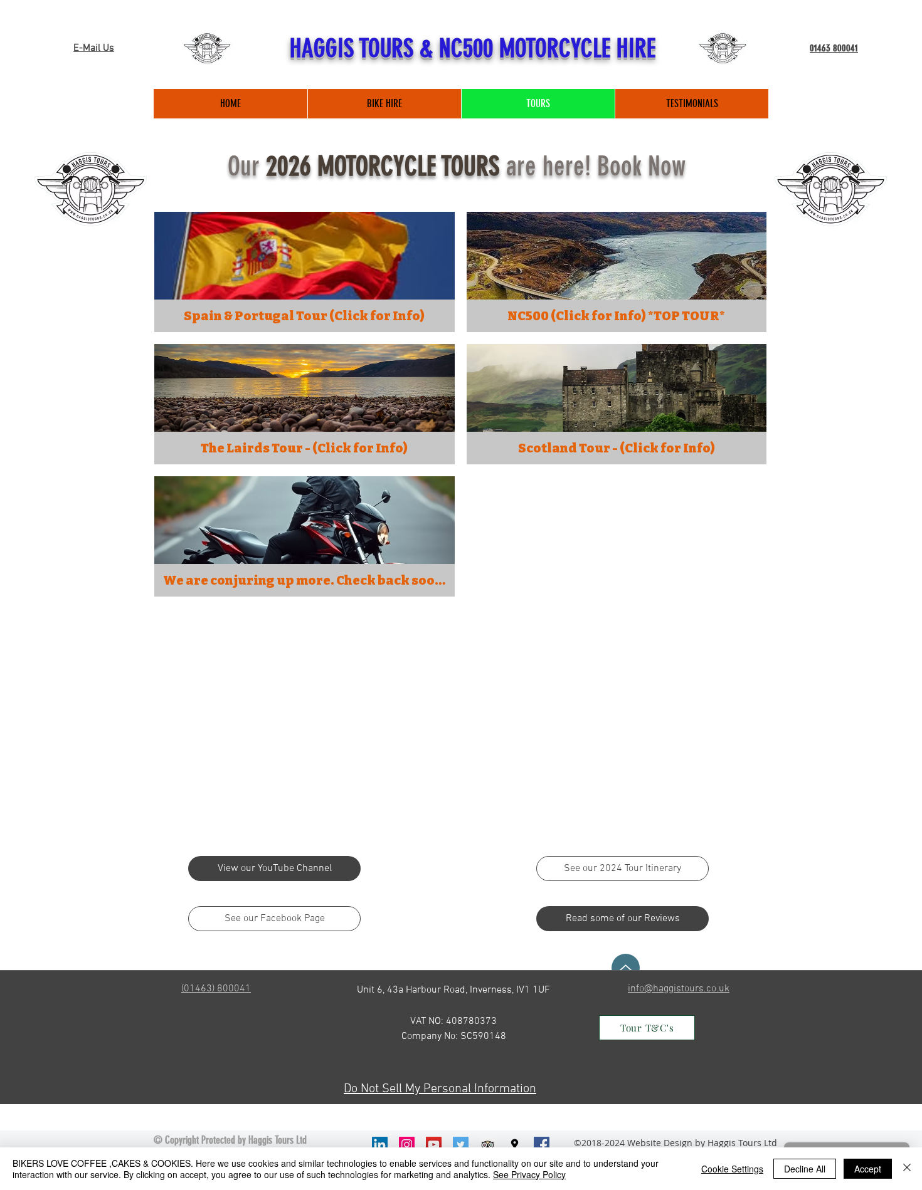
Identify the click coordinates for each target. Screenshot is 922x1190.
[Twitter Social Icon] (461, 1144)
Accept (867, 1168)
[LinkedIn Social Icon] (380, 1144)
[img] (304, 536)
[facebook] (541, 1144)
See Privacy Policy (529, 1174)
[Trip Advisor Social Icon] (487, 1144)
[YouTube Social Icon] (434, 1144)
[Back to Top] (626, 968)
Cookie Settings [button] (732, 1168)
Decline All (804, 1168)
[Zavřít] (906, 1168)
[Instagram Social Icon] (407, 1144)
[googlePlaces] (514, 1144)
